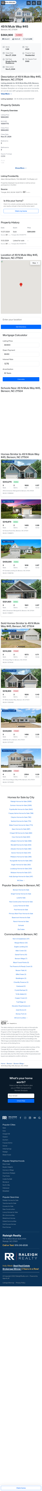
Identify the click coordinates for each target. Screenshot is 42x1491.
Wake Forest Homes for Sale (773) (21, 825)
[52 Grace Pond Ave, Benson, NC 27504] (21, 509)
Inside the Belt (7, 1179)
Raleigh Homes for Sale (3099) (21, 801)
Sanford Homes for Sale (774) (21, 821)
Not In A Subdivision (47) (21, 939)
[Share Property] (34, 3)
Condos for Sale (8, 1206)
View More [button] (5, 94)
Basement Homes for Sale (21, 917)
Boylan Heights (8, 1167)
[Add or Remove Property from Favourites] (39, 3)
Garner (5, 1146)
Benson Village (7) (21, 958)
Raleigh (5, 1152)
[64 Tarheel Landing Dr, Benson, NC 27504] (21, 549)
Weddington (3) (21, 978)
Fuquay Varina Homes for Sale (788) (21, 813)
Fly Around (9, 20)
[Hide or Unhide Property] (28, 3)
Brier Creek (6, 1164)
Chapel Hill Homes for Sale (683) (21, 833)
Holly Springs (7, 1149)
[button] (20, 1118)
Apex (4, 1128)
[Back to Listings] (3, 3)
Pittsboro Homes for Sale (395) (21, 857)
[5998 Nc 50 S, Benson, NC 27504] (21, 718)
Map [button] (34, 263)
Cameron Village (8, 1170)
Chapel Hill (6, 1134)
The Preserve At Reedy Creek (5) (21, 966)
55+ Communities (9, 1215)
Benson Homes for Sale (21, 890)
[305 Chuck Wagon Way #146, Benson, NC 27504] (21, 758)
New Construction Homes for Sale (21, 902)
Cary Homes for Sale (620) (21, 837)
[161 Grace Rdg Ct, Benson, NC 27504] (21, 638)
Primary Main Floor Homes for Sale (21, 913)
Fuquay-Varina (7, 1143)
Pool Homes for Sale (21, 909)
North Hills (6, 1185)
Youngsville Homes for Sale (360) (21, 861)
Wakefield (6, 1191)
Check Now (21, 1101)
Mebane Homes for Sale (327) (21, 872)
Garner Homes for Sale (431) (21, 853)
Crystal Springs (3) (21, 990)
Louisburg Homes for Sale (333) (21, 868)
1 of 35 (38, 20)
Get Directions (21, 327)
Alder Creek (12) (21, 950)
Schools (21, 925)
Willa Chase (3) (21, 974)
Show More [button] (19, 168)
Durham (5, 1140)
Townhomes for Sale (9, 1203)
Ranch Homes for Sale (21, 921)
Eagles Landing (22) (21, 947)
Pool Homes (7, 1227)
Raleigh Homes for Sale (10, 1200)
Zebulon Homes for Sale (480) (21, 849)
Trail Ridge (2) (21, 1002)
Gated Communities (9, 1221)
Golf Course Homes (9, 1224)
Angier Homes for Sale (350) (21, 865)
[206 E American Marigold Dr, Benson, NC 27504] (21, 589)
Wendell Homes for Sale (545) (21, 845)
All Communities (20, 1018)
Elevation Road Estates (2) (21, 1006)
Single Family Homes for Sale (21, 894)
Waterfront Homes (9, 1218)
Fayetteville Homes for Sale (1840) (21, 809)
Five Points (6, 1176)
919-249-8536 (21, 1245)
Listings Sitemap (8, 1283)
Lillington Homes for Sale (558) (21, 841)
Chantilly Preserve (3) (21, 982)
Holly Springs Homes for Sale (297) (21, 876)
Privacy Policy (20, 1283)
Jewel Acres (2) (21, 1010)
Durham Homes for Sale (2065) (21, 805)
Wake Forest (7, 1155)
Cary (4, 1131)
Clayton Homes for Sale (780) (21, 817)
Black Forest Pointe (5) (21, 962)
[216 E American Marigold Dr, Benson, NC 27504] (21, 469)
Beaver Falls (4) (21, 970)
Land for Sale (21, 898)
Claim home (21, 1488)
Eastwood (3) (21, 986)
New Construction (9, 1209)
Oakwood (6, 1188)
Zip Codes (21, 929)
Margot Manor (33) (21, 943)
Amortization (8, 369)
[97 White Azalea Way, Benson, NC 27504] (21, 678)
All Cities (20, 880)
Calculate (21, 379)
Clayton (5, 1137)
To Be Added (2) (21, 994)
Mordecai (6, 1182)
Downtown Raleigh (9, 1173)
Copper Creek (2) (21, 998)
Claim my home (21, 211)
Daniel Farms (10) (21, 954)
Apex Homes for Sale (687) (21, 829)
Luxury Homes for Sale (21, 906)
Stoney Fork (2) (21, 1014)
